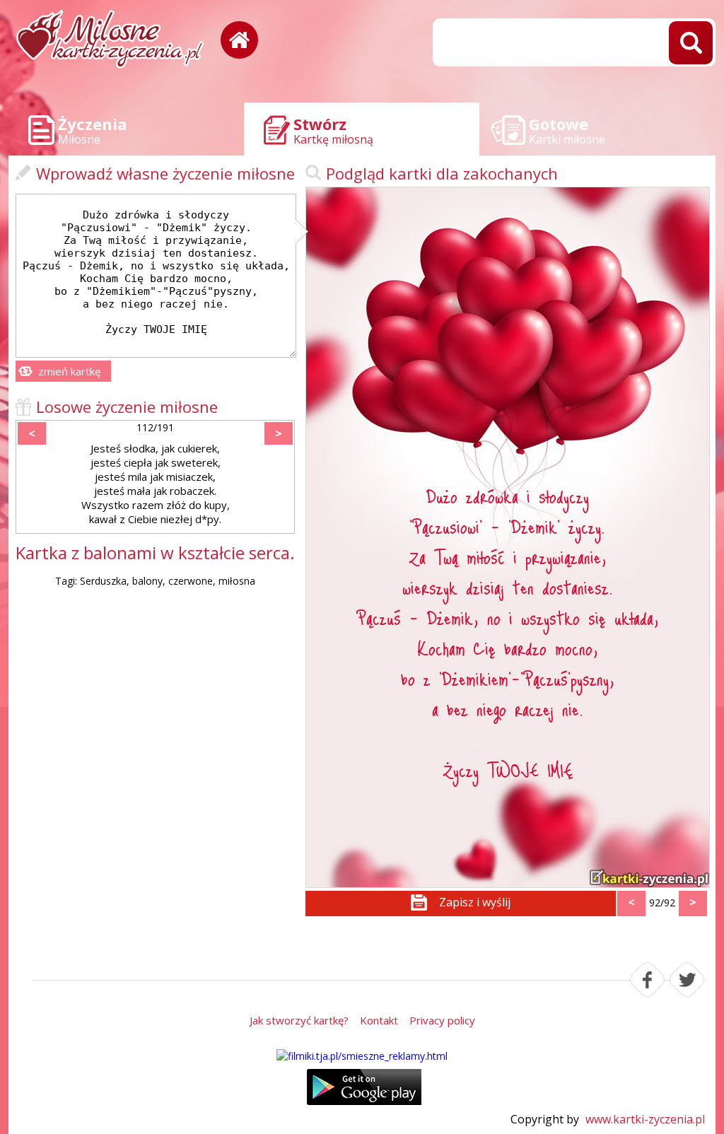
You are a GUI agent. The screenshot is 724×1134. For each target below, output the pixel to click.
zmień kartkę (69, 371)
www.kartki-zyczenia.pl (645, 1119)
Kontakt (379, 1020)
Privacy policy (442, 1020)
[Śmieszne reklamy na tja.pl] (362, 1056)
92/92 (662, 902)
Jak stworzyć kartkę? (299, 1020)
